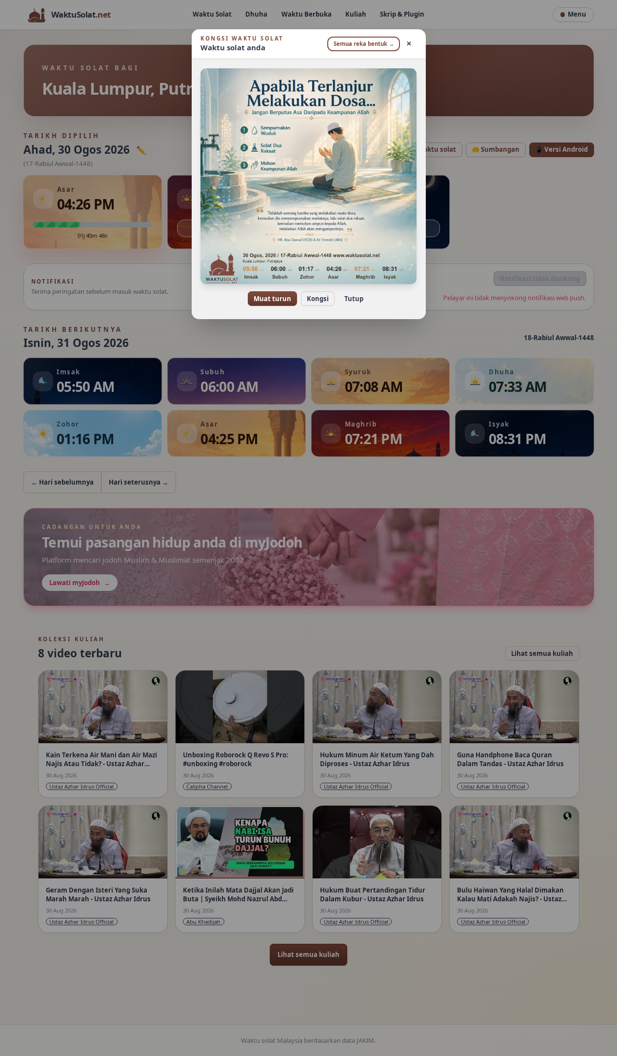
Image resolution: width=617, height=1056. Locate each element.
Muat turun (272, 298)
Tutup (353, 298)
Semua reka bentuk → (364, 43)
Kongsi (318, 298)
